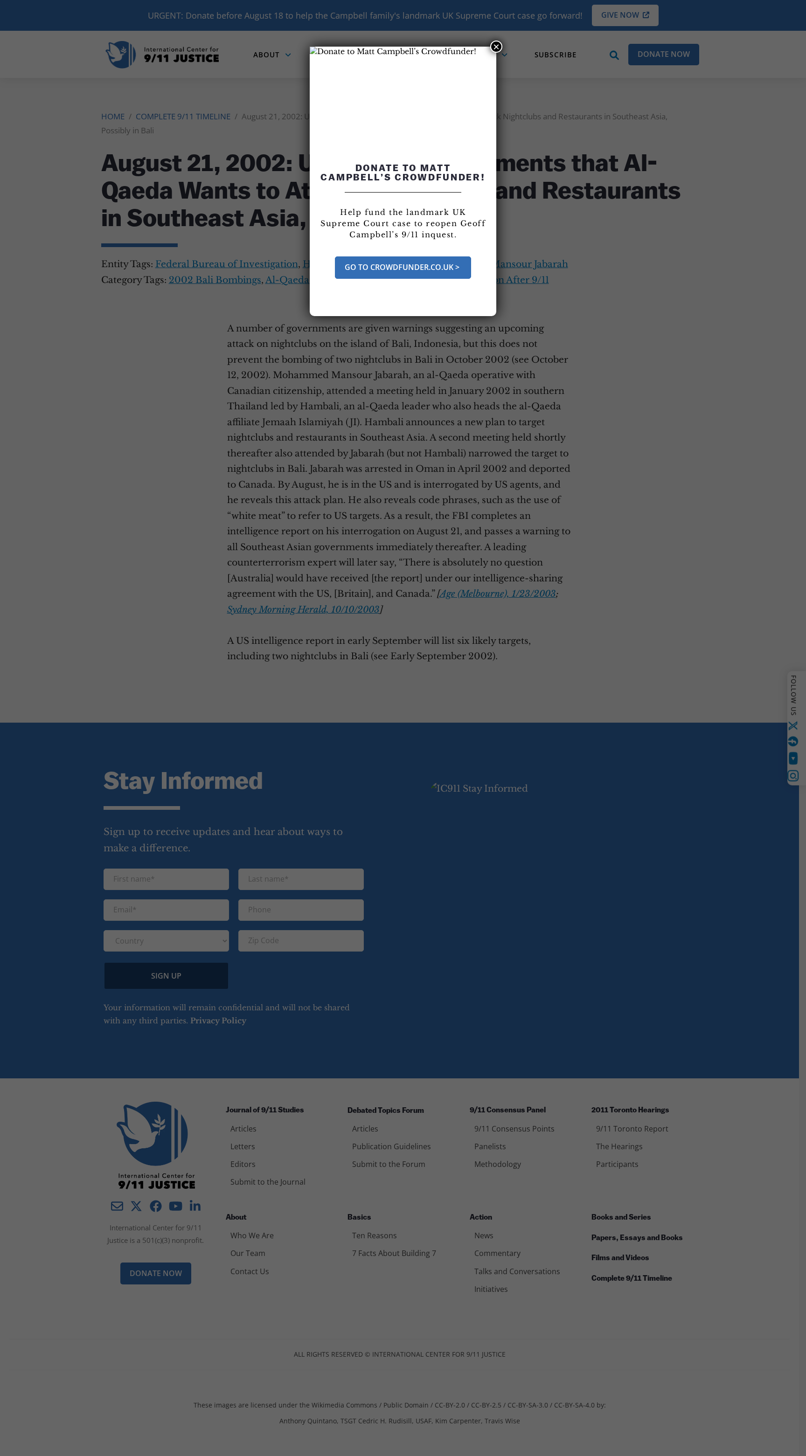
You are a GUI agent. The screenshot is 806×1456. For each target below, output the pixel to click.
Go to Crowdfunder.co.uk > (403, 267)
